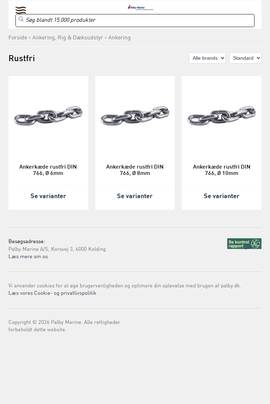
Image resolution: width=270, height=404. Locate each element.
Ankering (119, 38)
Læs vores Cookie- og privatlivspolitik (52, 293)
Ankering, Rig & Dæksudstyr (67, 38)
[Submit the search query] (21, 18)
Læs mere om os (28, 257)
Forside (17, 38)
